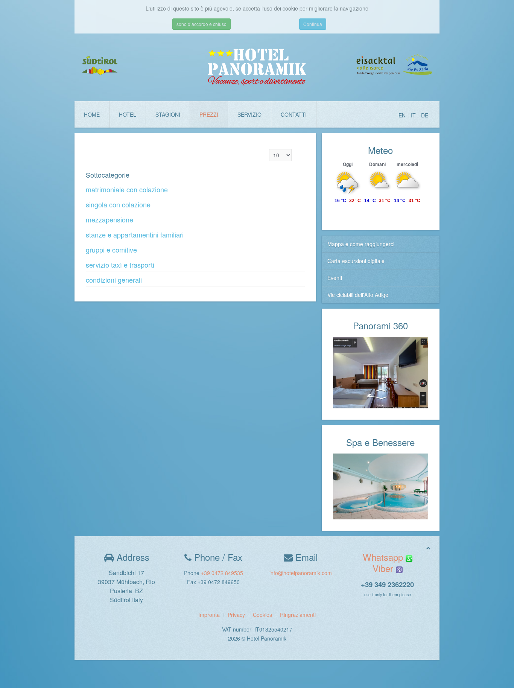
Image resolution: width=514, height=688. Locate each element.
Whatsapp (384, 556)
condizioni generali (114, 280)
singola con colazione (118, 204)
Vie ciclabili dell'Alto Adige (357, 294)
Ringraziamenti (298, 614)
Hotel (127, 114)
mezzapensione (109, 219)
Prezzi (208, 114)
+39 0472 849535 (222, 573)
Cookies (262, 614)
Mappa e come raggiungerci (360, 244)
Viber (384, 568)
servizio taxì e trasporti (120, 264)
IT (414, 115)
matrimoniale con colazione (127, 189)
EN (402, 115)
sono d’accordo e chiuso (201, 24)
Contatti (294, 114)
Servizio (249, 114)
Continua (312, 24)
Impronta (209, 614)
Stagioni (167, 114)
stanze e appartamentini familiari (135, 234)
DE (424, 115)
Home (92, 114)
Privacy (236, 614)
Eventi (334, 278)
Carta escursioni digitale (356, 261)
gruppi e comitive (111, 249)
